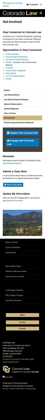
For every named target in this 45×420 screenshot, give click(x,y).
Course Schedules (13, 247)
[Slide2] (22, 232)
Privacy (5, 389)
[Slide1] (18, 232)
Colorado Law (9, 343)
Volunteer (9, 68)
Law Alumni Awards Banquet (17, 59)
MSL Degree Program (14, 295)
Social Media (11, 73)
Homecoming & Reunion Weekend (18, 122)
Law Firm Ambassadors (15, 76)
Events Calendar (12, 54)
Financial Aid (11, 252)
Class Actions (10, 113)
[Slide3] (26, 232)
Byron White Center (13, 266)
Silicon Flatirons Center (15, 276)
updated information (15, 201)
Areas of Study (12, 242)
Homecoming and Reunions (17, 57)
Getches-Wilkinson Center (16, 271)
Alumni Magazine (11, 109)
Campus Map (31, 389)
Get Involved (9, 118)
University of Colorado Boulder (15, 383)
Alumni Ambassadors (13, 104)
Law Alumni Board (11, 95)
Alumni (7, 90)
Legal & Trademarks (17, 389)
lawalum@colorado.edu (12, 163)
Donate (8, 79)
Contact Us (7, 359)
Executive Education (14, 300)
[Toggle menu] (40, 13)
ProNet (8, 62)
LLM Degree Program (14, 290)
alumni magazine (16, 70)
